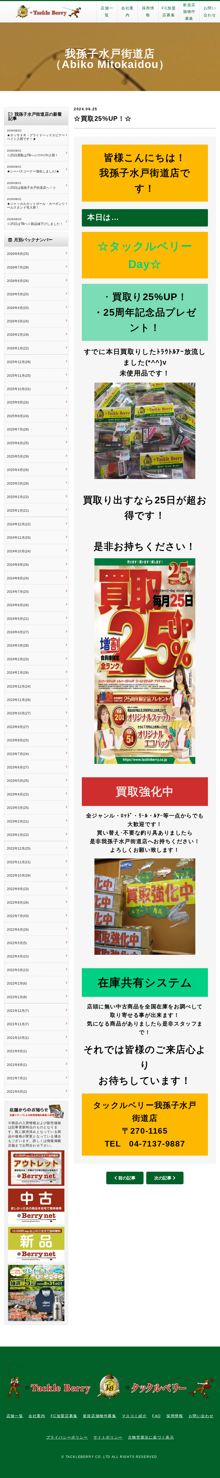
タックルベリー (48, 11)
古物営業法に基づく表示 (151, 1437)
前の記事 (126, 1178)
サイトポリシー (108, 1437)
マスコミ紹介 (134, 1416)
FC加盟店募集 (169, 11)
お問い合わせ (210, 11)
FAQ (156, 1416)
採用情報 (148, 11)
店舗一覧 (107, 11)
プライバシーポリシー (67, 1437)
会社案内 (127, 11)
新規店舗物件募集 (189, 12)
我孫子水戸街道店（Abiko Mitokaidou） (110, 59)
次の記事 (162, 1178)
